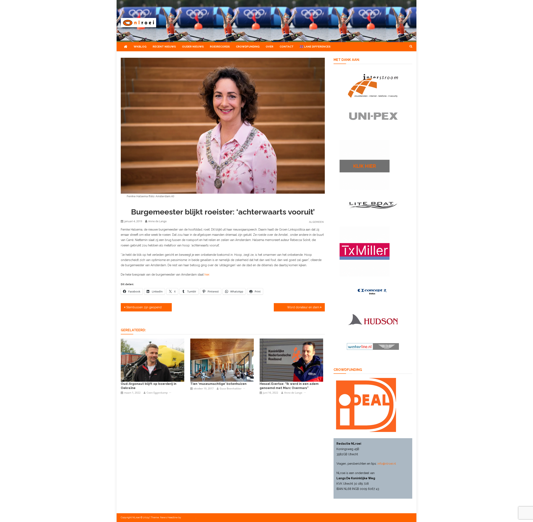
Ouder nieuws (193, 46)
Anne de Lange (157, 221)
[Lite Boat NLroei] (373, 205)
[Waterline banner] (373, 346)
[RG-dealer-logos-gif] (373, 116)
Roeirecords (220, 46)
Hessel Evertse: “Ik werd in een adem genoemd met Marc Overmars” (289, 386)
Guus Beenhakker (231, 388)
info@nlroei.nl (386, 463)
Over (269, 46)
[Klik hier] (365, 164)
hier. (207, 274)
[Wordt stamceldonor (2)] (365, 251)
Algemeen (316, 221)
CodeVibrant (189, 517)
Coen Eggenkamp (157, 392)
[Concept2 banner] (373, 291)
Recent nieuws (164, 46)
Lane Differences (316, 46)
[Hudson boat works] (373, 319)
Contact (287, 46)
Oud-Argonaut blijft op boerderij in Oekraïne (148, 386)
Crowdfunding (247, 46)
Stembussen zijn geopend (144, 307)
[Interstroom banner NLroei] (373, 85)
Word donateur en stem (303, 307)
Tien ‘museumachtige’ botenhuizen (218, 384)
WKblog (140, 46)
